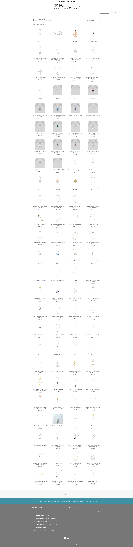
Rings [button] (87, 12)
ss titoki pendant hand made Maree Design (58, 426)
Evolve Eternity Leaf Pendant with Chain (40, 59)
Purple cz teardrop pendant (93, 389)
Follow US (43, 527)
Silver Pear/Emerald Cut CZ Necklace (40, 261)
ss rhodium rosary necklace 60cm (58, 243)
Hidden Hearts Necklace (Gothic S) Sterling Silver (57, 279)
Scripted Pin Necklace (75, 224)
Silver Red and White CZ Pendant (75, 152)
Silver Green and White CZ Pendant (57, 134)
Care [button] (32, 12)
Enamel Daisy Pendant (75, 407)
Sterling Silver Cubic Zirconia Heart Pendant (75, 482)
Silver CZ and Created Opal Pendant (40, 116)
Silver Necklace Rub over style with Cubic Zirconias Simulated (93, 280)
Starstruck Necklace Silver (75, 316)
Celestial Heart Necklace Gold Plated (57, 317)
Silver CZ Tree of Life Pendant (93, 134)
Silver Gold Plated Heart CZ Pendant (93, 426)
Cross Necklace (58, 463)
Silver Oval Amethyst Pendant (75, 115)
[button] (113, 12)
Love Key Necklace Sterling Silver (93, 335)
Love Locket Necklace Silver (40, 353)
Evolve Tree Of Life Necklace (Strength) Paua (93, 40)
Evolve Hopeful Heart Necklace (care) (93, 170)
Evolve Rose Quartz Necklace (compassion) (75, 170)
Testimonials (38, 501)
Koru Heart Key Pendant (40, 224)
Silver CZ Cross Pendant (40, 77)
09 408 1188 (47, 515)
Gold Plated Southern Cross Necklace (40, 97)
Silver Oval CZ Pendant (40, 151)
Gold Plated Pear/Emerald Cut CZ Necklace (75, 261)
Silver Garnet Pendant (93, 97)
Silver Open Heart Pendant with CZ (75, 134)
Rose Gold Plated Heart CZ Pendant (57, 188)
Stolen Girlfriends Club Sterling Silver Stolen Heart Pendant (58, 59)
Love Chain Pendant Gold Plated (40, 372)
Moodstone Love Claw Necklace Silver (57, 353)
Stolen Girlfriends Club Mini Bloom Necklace (40, 464)
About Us (25, 12)
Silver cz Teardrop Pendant (58, 371)
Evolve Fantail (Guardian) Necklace (57, 446)
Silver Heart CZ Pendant (40, 188)
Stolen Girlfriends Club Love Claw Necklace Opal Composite (93, 79)
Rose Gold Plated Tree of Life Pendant (75, 40)
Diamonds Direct (41, 12)
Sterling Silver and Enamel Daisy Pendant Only (93, 464)
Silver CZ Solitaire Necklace (75, 97)
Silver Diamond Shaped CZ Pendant (57, 170)
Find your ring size (66, 501)
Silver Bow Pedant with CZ (93, 115)
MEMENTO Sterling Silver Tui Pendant (93, 261)
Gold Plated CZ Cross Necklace (40, 299)
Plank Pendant (57, 40)
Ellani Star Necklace (40, 40)
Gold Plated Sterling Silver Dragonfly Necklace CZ (40, 390)
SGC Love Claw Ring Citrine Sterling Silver (40, 335)
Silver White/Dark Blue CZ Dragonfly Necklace (57, 299)
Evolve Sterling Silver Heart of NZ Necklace (40, 317)
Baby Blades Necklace (93, 481)
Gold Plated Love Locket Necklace (75, 335)
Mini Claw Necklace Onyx (93, 188)
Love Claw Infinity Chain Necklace (75, 243)
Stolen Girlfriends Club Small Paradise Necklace (93, 446)
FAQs (45, 501)
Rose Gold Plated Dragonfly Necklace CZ (93, 372)
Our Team (56, 501)
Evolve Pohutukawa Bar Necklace (75, 426)
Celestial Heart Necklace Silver (93, 317)
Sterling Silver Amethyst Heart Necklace (75, 207)
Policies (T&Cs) (88, 501)
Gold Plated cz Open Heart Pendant (75, 372)
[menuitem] (19, 12)
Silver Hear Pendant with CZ (57, 97)
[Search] (84, 512)
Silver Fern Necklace (58, 389)
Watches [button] (94, 12)
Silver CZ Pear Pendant (93, 151)
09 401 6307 (47, 521)
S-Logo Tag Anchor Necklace (93, 353)
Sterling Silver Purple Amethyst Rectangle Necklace (57, 482)
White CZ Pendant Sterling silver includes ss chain (40, 279)
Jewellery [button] (80, 12)
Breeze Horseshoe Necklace (58, 77)
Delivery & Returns (77, 501)
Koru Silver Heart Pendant (93, 58)
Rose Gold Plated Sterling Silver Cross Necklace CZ (40, 408)
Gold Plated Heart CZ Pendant (75, 188)
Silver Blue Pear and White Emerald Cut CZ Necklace (57, 261)
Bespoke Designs (52, 12)
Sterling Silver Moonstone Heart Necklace (57, 207)
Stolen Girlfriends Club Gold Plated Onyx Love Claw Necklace (40, 427)
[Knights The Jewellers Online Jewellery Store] (66, 6)
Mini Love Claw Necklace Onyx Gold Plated (93, 207)
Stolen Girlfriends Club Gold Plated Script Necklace (93, 408)
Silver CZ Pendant (40, 133)
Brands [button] (73, 12)
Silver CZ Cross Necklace (93, 298)
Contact (95, 501)
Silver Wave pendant (75, 353)
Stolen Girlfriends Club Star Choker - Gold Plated (40, 482)
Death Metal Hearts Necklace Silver (75, 279)
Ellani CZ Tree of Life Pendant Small (75, 59)
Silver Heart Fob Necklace (75, 389)
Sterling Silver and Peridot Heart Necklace (40, 207)
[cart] (115, 12)
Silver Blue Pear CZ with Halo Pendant (57, 152)
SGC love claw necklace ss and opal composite (75, 78)
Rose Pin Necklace (93, 224)
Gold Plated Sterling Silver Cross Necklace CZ (57, 408)
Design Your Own (64, 12)
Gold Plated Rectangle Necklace (75, 464)
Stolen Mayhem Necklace (40, 242)
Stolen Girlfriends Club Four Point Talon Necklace (75, 446)
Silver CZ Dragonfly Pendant (40, 445)
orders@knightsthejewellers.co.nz (48, 524)
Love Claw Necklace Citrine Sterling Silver (58, 335)
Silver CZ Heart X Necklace (75, 298)
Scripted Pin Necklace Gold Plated (58, 225)
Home (19, 12)
